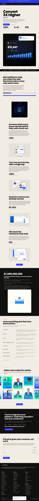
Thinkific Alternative (27, 494)
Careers (26, 475)
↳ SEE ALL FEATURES (6, 360)
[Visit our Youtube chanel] (32, 498)
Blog (14, 480)
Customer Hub (3, 480)
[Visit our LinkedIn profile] (36, 498)
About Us (26, 473)
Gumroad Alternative (27, 487)
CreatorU (14, 489)
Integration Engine (4, 481)
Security (26, 481)
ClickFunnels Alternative (28, 488)
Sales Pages (3, 487)
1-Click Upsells (3, 473)
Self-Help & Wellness (15, 475)
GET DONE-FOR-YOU (13, 24)
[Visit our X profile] (35, 498)
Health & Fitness (15, 473)
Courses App (3, 479)
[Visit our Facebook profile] (30, 498)
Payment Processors (4, 485)
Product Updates (15, 488)
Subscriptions (3, 488)
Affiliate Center (3, 474)
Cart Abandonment (4, 475)
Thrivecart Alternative (28, 493)
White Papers (15, 482)
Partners (26, 479)
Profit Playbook (15, 483)
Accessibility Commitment (28, 480)
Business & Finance (15, 474)
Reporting (3, 486)
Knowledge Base (15, 487)
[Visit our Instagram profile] (33, 498)
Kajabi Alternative (27, 489)
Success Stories (15, 481)
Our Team (26, 474)
